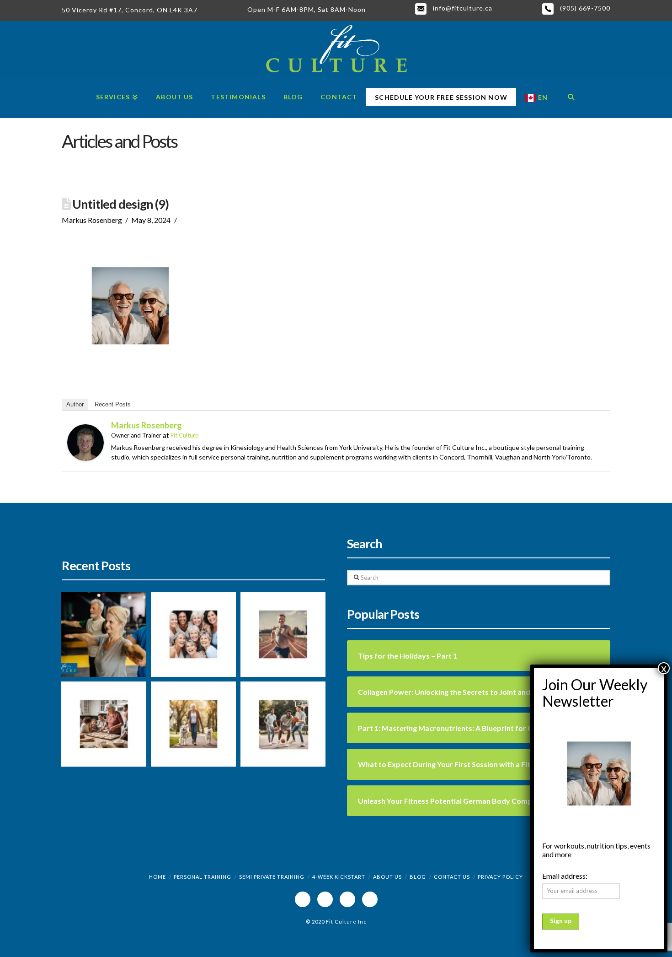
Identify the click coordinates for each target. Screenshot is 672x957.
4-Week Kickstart (338, 877)
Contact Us (452, 877)
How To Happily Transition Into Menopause (186, 654)
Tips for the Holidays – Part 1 (96, 748)
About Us (387, 877)
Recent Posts (113, 404)
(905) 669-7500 (584, 8)
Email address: (564, 875)
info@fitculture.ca (461, 8)
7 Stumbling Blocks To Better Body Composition (278, 648)
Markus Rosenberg (146, 425)
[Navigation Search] (570, 97)
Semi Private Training (271, 877)
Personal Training (202, 877)
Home (157, 877)
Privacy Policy (500, 877)
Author (75, 404)
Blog (418, 877)
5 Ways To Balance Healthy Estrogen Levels (184, 744)
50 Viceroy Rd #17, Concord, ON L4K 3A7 (129, 10)
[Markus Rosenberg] (85, 441)
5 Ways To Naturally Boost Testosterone (279, 738)
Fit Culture (184, 435)
